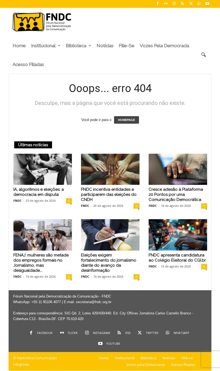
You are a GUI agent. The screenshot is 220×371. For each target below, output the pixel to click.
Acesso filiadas (28, 64)
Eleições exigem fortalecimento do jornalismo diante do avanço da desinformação (108, 263)
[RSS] (182, 4)
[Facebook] (157, 4)
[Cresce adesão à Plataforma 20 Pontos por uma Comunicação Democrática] (178, 169)
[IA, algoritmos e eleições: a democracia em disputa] (42, 169)
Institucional (43, 45)
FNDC (17, 201)
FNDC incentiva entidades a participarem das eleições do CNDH (109, 194)
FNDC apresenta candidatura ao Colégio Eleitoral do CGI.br (177, 258)
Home (19, 45)
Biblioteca (76, 45)
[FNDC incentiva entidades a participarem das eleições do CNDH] (110, 169)
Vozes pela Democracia (164, 45)
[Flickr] (166, 4)
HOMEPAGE (126, 120)
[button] (203, 55)
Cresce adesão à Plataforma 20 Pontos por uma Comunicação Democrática (176, 194)
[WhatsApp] (199, 4)
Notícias (105, 45)
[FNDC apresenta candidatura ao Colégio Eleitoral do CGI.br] (178, 234)
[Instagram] (174, 4)
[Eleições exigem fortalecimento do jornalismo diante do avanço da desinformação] (110, 234)
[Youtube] (207, 4)
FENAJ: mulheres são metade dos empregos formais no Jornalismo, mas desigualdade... (41, 263)
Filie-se (126, 45)
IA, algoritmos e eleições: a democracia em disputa (38, 192)
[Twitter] (191, 4)
